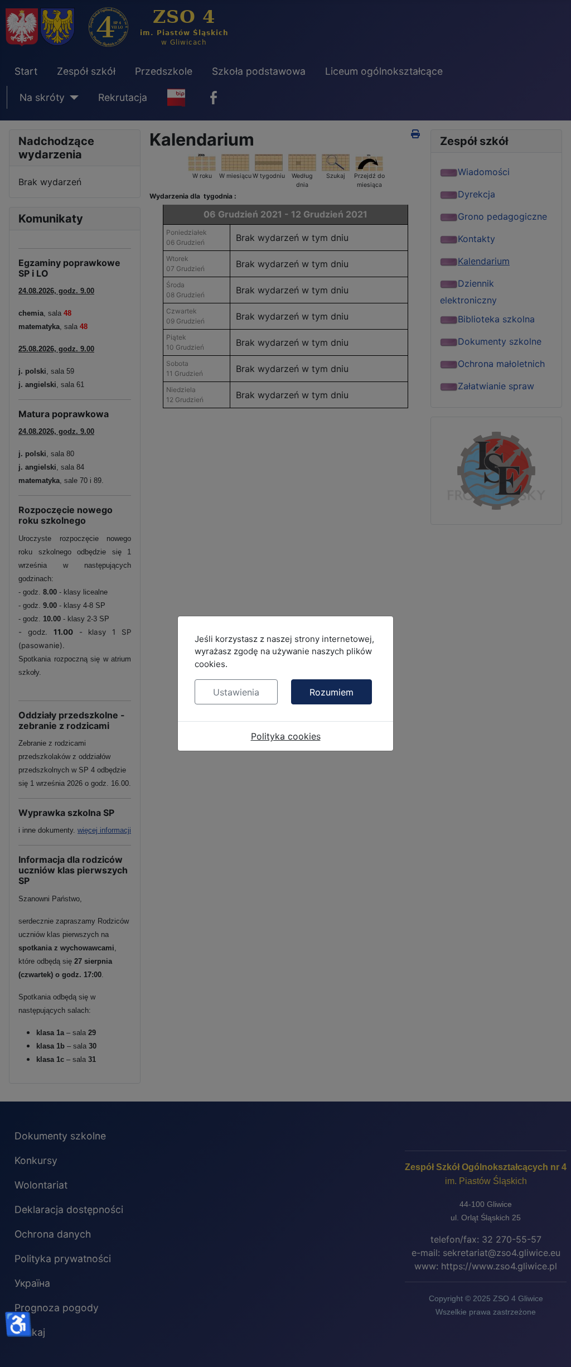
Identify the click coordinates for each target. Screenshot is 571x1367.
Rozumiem (331, 692)
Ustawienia (236, 692)
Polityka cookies (286, 736)
